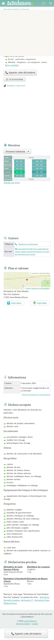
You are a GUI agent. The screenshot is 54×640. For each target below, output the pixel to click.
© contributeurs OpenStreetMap (40, 273)
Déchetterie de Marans (37, 579)
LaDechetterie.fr (30, 621)
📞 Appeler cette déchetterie (26, 633)
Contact (35, 624)
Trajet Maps (41, 303)
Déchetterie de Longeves (38, 567)
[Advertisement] (27, 32)
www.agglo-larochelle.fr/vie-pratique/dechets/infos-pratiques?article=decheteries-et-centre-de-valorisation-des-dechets (32, 251)
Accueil (3, 3)
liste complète (12, 65)
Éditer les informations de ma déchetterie (36, 394)
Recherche (50, 3)
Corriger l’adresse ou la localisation (38, 288)
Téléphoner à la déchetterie (28, 244)
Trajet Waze (16, 303)
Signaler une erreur (12, 183)
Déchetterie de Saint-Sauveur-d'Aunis (13, 568)
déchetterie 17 (27, 600)
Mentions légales (23, 624)
